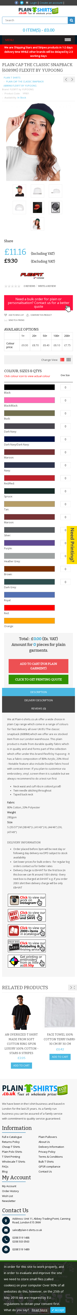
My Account (9, 1186)
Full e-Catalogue (12, 1137)
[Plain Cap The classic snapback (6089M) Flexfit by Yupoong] (19, 191)
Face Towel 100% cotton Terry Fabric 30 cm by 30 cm (60, 1039)
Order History (10, 1191)
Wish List (7, 1196)
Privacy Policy (47, 1152)
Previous (74, 987)
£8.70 (35, 345)
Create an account (51, 3)
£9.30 (25, 345)
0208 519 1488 (20, 1237)
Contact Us (45, 1171)
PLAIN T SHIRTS (12, 77)
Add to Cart (21, 1065)
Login (33, 3)
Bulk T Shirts (46, 1161)
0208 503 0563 (20, 1241)
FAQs (5, 1166)
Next (71, 987)
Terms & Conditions (51, 1156)
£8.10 (57, 345)
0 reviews (29, 286)
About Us (44, 1142)
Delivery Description (38, 700)
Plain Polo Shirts (12, 1152)
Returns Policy (11, 1142)
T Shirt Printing (11, 1156)
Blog (4, 1171)
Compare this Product (41, 315)
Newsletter (9, 1201)
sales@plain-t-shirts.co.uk (27, 1230)
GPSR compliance (49, 1166)
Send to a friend (16, 320)
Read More (39, 1310)
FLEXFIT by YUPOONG (22, 89)
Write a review (47, 286)
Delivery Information (51, 1147)
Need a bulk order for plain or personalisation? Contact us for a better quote (38, 303)
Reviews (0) (38, 708)
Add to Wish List (16, 315)
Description (38, 692)
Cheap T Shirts (11, 1147)
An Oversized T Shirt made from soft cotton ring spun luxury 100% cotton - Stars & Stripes (21, 1044)
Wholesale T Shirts (13, 1161)
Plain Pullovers (48, 1137)
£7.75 (67, 345)
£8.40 (46, 345)
